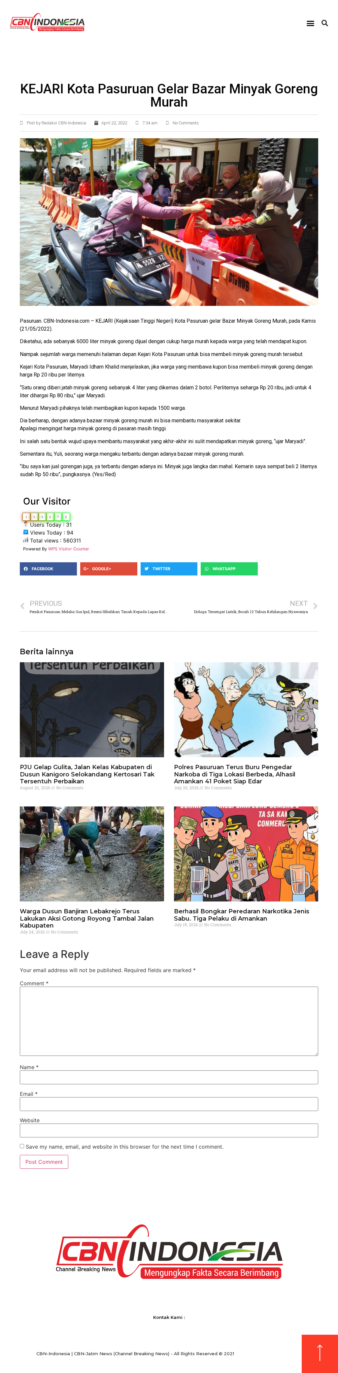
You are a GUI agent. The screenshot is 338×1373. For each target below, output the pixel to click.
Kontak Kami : (169, 1317)
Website (30, 1120)
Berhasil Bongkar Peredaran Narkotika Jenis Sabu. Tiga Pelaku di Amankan (241, 915)
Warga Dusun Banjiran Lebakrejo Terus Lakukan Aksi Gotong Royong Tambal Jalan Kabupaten (87, 918)
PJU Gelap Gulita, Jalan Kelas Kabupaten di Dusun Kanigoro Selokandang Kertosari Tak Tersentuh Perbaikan (87, 774)
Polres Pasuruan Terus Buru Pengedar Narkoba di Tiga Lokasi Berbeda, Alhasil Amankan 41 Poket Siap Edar (234, 774)
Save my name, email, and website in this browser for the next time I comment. (124, 1146)
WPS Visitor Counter (68, 548)
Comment (34, 983)
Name (29, 1067)
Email (29, 1093)
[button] (310, 23)
